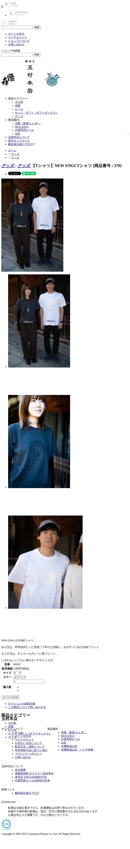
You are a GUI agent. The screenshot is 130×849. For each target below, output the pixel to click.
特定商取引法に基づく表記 (31, 750)
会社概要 (20, 769)
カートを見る (16, 33)
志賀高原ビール (24, 130)
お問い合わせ (16, 44)
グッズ (19, 116)
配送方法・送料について (30, 746)
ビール (19, 109)
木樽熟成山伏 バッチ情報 (77, 749)
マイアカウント (17, 37)
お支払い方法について (28, 743)
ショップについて (19, 40)
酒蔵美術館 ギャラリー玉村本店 (34, 773)
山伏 (17, 133)
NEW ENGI (21, 126)
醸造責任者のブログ (27, 793)
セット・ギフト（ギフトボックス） (36, 112)
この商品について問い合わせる (27, 707)
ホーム (12, 150)
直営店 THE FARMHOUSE (31, 776)
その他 (19, 102)
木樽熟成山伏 (69, 746)
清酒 (17, 105)
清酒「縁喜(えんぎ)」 (28, 123)
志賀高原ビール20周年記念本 (32, 780)
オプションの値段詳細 (21, 703)
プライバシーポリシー (28, 753)
